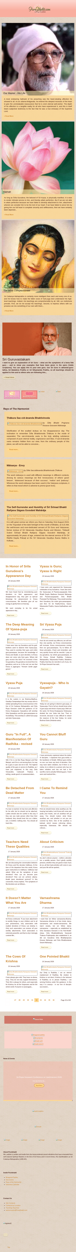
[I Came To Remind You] (56, 804)
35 (49, 1000)
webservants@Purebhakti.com (16, 1210)
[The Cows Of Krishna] (22, 973)
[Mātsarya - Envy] (15, 471)
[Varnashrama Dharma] (56, 914)
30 (28, 1000)
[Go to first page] (8, 1000)
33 (41, 1000)
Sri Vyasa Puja (51, 624)
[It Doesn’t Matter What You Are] (22, 914)
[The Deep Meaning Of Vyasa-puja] (22, 641)
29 (24, 1000)
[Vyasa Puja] (22, 694)
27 (15, 1000)
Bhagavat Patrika (12, 1177)
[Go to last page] (7, 1004)
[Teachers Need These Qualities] (22, 858)
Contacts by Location (13, 1205)
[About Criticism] (56, 853)
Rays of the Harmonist (13, 1182)
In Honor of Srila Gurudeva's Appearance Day (18, 571)
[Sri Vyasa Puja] (56, 636)
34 (45, 1000)
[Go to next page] (57, 1000)
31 (32, 1000)
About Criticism (52, 842)
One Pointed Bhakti (54, 956)
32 (36, 1000)
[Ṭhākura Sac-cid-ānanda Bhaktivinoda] (25, 424)
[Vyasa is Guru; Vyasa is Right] (56, 583)
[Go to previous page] (11, 1000)
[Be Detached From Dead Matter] (22, 804)
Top (8, 1247)
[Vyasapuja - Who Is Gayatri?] (56, 699)
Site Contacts (10, 1203)
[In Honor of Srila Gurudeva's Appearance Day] (22, 587)
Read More (38, 1085)
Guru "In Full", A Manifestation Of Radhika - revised (19, 739)
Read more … (11, 615)
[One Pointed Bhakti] (56, 968)
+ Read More (8, 116)
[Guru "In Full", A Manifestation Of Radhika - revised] (22, 755)
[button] (69, 1081)
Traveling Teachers (12, 1208)
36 (53, 1000)
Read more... (14, 449)
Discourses (10, 1180)
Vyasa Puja (14, 683)
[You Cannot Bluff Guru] (56, 751)
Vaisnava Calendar (12, 1184)
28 (19, 1000)
